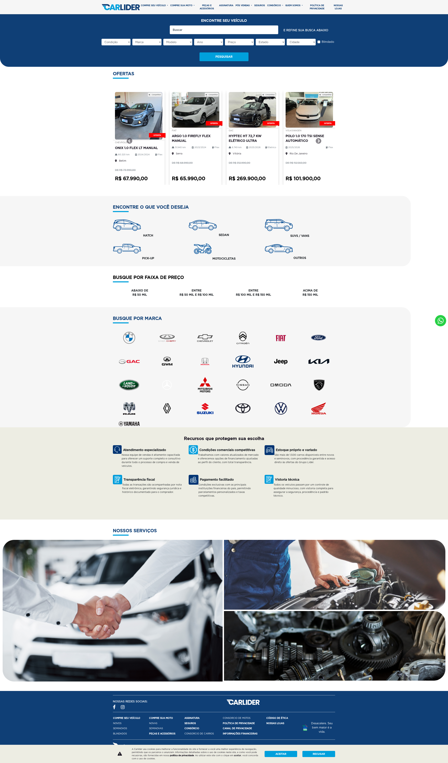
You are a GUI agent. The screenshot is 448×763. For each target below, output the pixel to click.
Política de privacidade (317, 7)
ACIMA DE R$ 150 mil (310, 292)
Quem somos (293, 5)
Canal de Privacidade (237, 728)
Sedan (224, 235)
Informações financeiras (240, 733)
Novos (117, 723)
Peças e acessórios (207, 7)
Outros (299, 258)
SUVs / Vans (299, 236)
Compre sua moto (181, 5)
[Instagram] (123, 705)
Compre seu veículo (153, 5)
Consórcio (274, 5)
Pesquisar (224, 56)
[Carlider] (121, 7)
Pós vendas (243, 5)
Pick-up (148, 258)
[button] (129, 141)
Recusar (319, 753)
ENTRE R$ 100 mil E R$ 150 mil (253, 292)
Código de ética (277, 718)
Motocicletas (224, 258)
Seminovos (120, 728)
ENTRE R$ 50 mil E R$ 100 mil (197, 292)
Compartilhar (156, 95)
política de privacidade (182, 755)
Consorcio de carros (199, 733)
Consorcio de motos (236, 718)
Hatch (148, 235)
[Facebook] (115, 705)
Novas (153, 723)
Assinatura (226, 5)
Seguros (259, 5)
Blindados (120, 733)
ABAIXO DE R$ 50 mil (139, 292)
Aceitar (280, 753)
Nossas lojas (338, 7)
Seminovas (156, 728)
